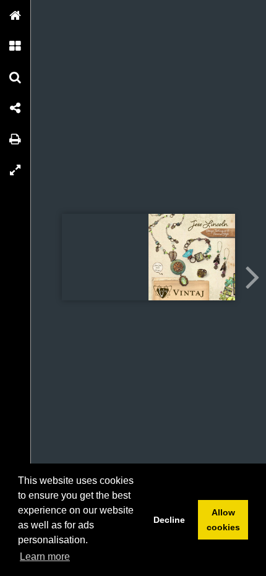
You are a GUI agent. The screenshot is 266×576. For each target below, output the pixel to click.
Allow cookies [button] (223, 519)
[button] (15, 15)
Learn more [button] (45, 556)
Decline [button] (169, 520)
